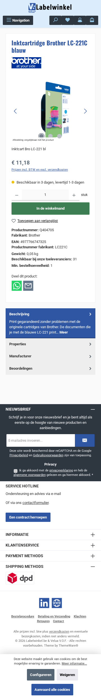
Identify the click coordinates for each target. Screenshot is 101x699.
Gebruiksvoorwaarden (48, 455)
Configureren (40, 675)
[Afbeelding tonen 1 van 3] (41, 136)
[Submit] (85, 440)
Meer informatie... (74, 663)
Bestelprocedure (22, 616)
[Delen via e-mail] (28, 285)
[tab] (50, 323)
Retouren (43, 621)
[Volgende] (85, 111)
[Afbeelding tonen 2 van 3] (50, 136)
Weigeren (67, 675)
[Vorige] (16, 111)
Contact (58, 621)
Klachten (80, 616)
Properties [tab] (17, 344)
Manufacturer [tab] (20, 356)
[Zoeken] (55, 20)
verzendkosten (59, 631)
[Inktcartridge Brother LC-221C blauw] (50, 111)
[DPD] (20, 578)
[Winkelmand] (92, 20)
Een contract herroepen (28, 517)
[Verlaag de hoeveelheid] (17, 195)
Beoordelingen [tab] (20, 368)
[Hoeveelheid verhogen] (74, 195)
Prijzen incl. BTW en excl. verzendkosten (40, 170)
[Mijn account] (80, 20)
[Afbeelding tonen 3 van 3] (59, 136)
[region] (50, 111)
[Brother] (50, 62)
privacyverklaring (61, 470)
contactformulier (35, 503)
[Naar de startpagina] (50, 8)
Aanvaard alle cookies (52, 690)
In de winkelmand (50, 208)
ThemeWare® (68, 645)
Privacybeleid (19, 455)
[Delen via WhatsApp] (16, 285)
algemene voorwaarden (29, 475)
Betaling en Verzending (54, 616)
